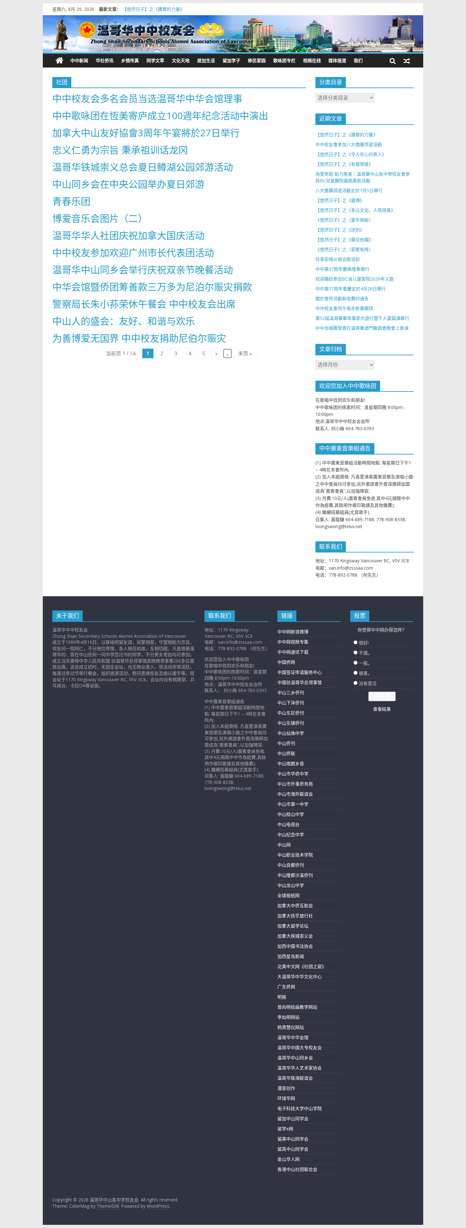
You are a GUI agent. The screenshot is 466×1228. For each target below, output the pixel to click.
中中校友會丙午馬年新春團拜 (344, 308)
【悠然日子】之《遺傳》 (339, 200)
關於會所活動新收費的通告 (342, 298)
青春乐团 (71, 201)
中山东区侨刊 (290, 713)
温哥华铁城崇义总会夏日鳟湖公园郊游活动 (142, 166)
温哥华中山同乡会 (295, 1058)
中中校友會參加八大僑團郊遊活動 (348, 144)
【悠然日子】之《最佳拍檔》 (344, 239)
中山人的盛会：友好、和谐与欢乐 (123, 320)
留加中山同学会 (292, 1118)
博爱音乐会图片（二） (99, 218)
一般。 (365, 663)
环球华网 (286, 1098)
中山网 (284, 845)
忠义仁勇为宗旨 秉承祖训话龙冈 (120, 149)
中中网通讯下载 (292, 652)
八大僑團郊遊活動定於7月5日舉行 (349, 190)
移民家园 (257, 60)
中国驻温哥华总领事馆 (299, 682)
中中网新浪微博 (292, 632)
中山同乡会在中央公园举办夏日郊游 (128, 184)
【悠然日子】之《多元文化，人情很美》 (355, 210)
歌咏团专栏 (284, 60)
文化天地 (181, 60)
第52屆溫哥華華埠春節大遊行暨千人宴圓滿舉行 (362, 318)
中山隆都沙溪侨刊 (295, 875)
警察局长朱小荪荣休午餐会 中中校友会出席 (144, 303)
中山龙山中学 (290, 885)
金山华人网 (288, 1159)
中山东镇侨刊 (290, 723)
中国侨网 (286, 662)
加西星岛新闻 (290, 956)
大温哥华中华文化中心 (299, 976)
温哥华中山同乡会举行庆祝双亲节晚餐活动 (142, 269)
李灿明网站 (288, 1017)
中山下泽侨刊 (290, 703)
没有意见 (368, 683)
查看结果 (382, 709)
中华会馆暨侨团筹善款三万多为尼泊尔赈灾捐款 (152, 286)
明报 (281, 997)
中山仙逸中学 (290, 733)
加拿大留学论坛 (292, 926)
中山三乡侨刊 (290, 692)
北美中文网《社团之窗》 (301, 966)
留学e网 (285, 1129)
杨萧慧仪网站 (290, 1027)
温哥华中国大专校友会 (299, 1047)
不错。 (365, 653)
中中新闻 (79, 60)
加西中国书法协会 (295, 946)
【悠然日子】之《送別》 (339, 230)
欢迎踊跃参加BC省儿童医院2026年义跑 (354, 279)
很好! (364, 643)
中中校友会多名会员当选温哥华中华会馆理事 (147, 98)
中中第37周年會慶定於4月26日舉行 (350, 289)
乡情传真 (130, 60)
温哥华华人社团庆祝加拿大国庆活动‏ (128, 235)
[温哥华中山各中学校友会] (233, 34)
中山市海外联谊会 (295, 794)
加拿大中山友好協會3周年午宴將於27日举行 (146, 132)
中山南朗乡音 (290, 763)
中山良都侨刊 (290, 865)
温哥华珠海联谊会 (295, 1078)
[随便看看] (407, 60)
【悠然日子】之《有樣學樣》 (344, 164)
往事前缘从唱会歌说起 (337, 259)
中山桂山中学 (290, 814)
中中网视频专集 (292, 642)
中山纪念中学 (290, 834)
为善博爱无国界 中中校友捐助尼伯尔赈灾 (139, 338)
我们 (358, 60)
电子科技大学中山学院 (299, 1108)
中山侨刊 (286, 743)
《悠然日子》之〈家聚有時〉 (344, 249)
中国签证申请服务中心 (299, 672)
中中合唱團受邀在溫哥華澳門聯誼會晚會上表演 (362, 328)
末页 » (245, 353)
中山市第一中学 (292, 804)
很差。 (365, 673)
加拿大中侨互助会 (295, 905)
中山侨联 (286, 753)
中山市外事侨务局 (295, 784)
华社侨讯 (104, 60)
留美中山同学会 (292, 1139)
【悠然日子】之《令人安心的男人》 (350, 154)
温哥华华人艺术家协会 (299, 1068)
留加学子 (231, 60)
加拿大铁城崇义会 (295, 936)
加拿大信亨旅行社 (295, 916)
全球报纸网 (288, 895)
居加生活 (206, 60)
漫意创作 (286, 1088)
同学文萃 (155, 60)
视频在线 (312, 60)
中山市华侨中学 (292, 774)
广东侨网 (286, 987)
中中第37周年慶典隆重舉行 (342, 269)
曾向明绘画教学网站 (297, 1007)
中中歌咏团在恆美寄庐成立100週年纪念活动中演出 (160, 115)
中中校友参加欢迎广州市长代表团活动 (133, 252)
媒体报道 (337, 60)
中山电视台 (288, 824)
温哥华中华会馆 (292, 1037)
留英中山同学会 (292, 1149)
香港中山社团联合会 (297, 1169)
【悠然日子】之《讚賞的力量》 (153, 9)
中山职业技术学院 (295, 855)
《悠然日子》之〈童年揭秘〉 (344, 220)
